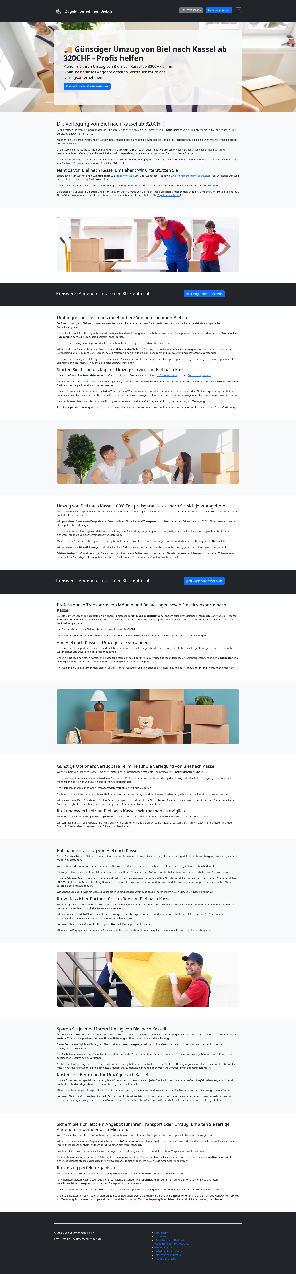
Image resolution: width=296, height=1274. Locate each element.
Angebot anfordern (219, 10)
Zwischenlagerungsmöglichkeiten (191, 175)
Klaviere (91, 381)
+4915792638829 (191, 10)
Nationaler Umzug (165, 1258)
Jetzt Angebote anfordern (204, 294)
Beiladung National (166, 1247)
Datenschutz (162, 1236)
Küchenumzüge (167, 375)
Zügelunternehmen (168, 195)
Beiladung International (168, 1251)
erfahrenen (77, 531)
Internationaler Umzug (168, 1255)
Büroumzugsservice (199, 375)
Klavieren (66, 163)
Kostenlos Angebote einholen (87, 86)
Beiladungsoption (81, 1090)
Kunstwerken (81, 163)
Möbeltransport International (172, 1244)
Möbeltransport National (169, 1240)
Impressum (161, 1232)
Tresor (68, 343)
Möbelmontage (125, 175)
